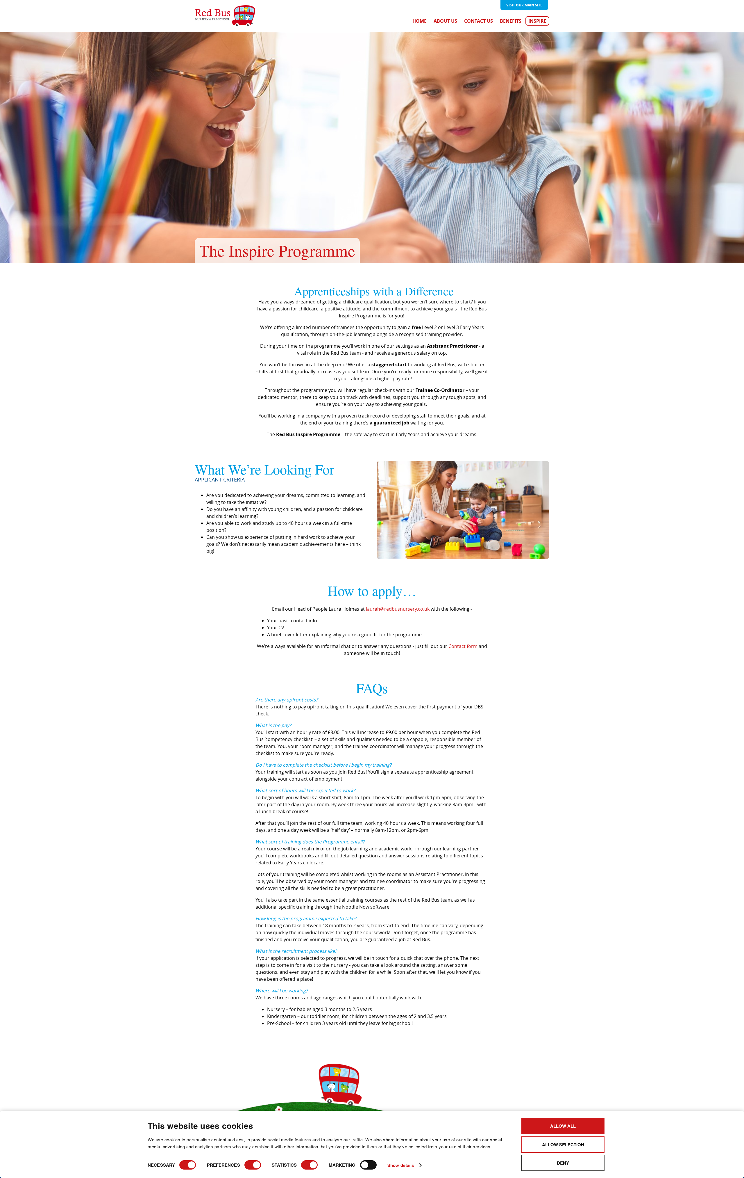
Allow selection (563, 1144)
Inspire (537, 21)
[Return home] (225, 16)
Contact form (462, 646)
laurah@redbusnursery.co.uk (398, 609)
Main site (524, 5)
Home (419, 21)
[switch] (252, 1165)
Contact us (478, 21)
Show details (400, 1165)
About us (445, 21)
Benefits (510, 21)
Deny (563, 1163)
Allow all (563, 1126)
